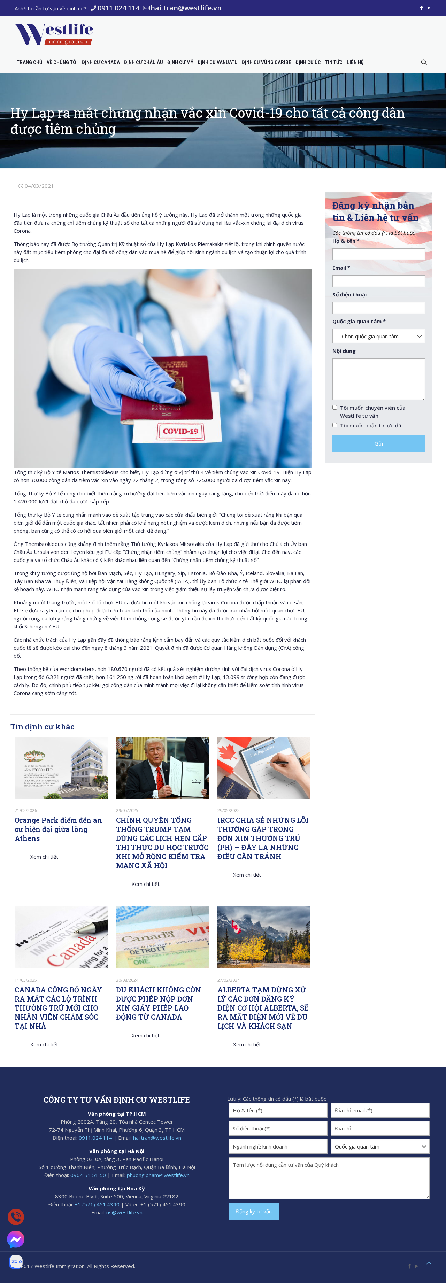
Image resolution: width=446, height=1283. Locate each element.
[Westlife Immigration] (54, 34)
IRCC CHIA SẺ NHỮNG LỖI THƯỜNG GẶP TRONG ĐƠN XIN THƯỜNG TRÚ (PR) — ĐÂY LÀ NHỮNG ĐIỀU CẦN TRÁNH (263, 838)
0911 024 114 (118, 8)
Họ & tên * (346, 240)
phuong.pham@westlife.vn (158, 1175)
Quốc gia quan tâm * (359, 321)
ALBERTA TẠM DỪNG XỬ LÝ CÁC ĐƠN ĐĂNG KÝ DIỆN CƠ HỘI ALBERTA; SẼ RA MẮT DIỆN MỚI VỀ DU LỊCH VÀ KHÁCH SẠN (263, 1007)
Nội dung (344, 350)
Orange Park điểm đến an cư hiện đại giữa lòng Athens (58, 829)
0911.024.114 (95, 1137)
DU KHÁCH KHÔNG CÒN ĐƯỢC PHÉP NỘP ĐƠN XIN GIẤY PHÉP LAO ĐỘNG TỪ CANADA (158, 1003)
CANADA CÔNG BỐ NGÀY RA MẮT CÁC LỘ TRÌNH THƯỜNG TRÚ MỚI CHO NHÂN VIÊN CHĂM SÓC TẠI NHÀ (58, 1007)
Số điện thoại (349, 294)
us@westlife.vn (124, 1212)
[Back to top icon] (428, 1263)
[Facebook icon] (421, 7)
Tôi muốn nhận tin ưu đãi (371, 425)
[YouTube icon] (428, 7)
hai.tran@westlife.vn (186, 8)
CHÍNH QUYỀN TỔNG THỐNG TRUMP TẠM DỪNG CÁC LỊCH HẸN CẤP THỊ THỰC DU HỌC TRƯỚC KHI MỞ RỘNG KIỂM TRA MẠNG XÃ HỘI (162, 843)
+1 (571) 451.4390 (97, 1204)
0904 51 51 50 (88, 1175)
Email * (341, 267)
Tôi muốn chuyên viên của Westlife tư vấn (373, 411)
